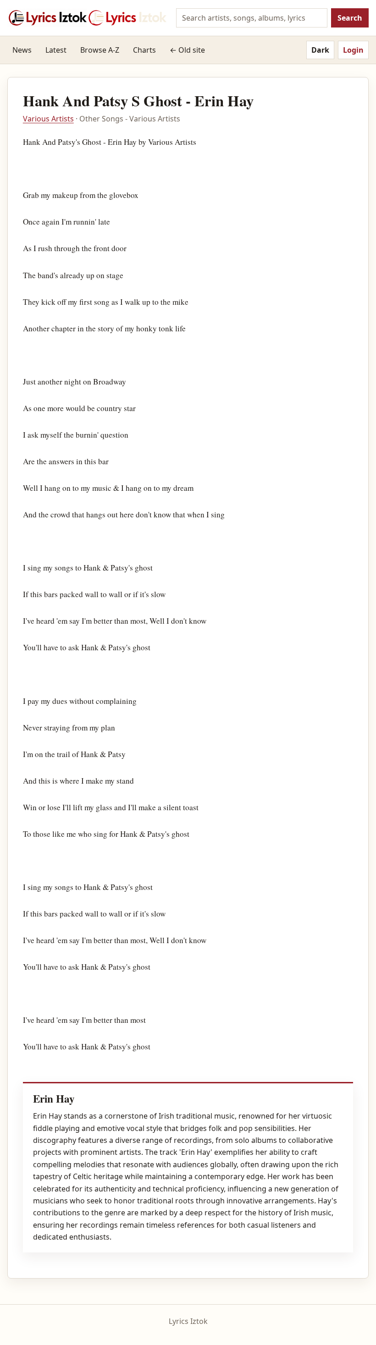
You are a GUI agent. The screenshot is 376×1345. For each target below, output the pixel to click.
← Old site (187, 50)
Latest (55, 50)
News (22, 50)
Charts (144, 50)
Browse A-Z (99, 50)
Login (353, 50)
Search (349, 18)
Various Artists (48, 119)
